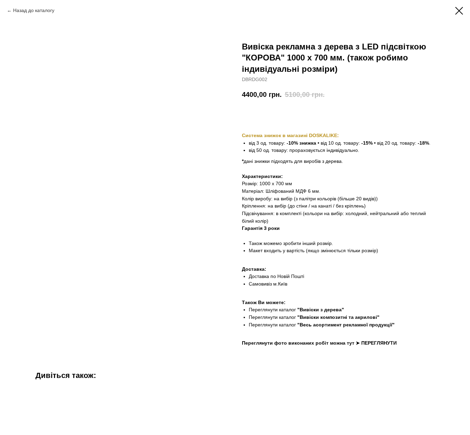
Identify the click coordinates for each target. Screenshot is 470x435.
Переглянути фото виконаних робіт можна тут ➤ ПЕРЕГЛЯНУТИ (319, 343)
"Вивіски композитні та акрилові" (338, 317)
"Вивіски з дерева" (320, 309)
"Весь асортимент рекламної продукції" (346, 324)
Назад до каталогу (33, 10)
